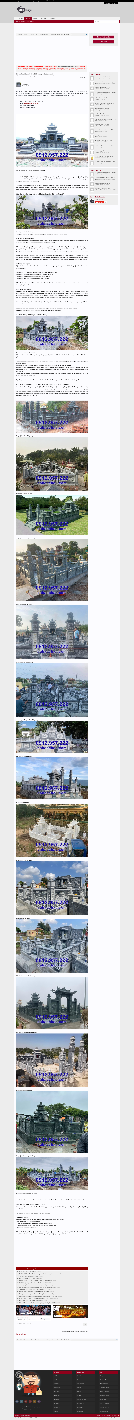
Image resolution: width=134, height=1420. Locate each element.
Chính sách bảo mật (115, 1417)
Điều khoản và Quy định (104, 1417)
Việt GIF (56, 1411)
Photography (80, 1411)
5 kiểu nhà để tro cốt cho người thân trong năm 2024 (33, 1289)
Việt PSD (56, 1403)
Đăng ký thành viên (103, 37)
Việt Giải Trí (57, 1407)
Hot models (103, 1399)
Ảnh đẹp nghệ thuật (104, 1403)
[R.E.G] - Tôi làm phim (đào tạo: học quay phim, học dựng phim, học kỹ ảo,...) (40, 1274)
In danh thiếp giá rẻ (99, 151)
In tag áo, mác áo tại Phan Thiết (27, 1271)
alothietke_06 (98, 110)
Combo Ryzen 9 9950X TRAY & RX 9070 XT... (106, 119)
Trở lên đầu (114, 1415)
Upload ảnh (52, 18)
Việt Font (56, 1376)
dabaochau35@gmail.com (31, 103)
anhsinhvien (97, 157)
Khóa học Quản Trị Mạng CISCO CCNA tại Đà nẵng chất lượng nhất (37, 1285)
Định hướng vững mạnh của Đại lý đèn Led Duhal (32, 1282)
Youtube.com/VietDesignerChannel (67, 66)
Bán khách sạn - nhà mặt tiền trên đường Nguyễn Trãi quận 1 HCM (37, 1302)
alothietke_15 (98, 88)
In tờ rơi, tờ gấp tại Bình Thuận (102, 97)
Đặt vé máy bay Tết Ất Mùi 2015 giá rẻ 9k (30, 1300)
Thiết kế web (80, 1407)
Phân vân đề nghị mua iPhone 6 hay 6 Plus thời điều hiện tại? (35, 1280)
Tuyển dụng (44, 18)
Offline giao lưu (104, 1411)
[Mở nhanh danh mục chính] (86, 34)
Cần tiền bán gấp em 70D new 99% (28, 1278)
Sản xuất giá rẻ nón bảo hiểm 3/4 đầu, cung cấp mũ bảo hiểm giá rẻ (37, 1287)
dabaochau (57, 76)
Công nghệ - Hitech (104, 1387)
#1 (85, 1324)
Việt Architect (57, 1387)
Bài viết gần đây (30, 21)
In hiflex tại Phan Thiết (100, 113)
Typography (80, 1379)
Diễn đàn (28, 18)
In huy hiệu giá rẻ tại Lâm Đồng (102, 108)
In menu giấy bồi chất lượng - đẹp (102, 87)
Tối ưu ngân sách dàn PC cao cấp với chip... (105, 129)
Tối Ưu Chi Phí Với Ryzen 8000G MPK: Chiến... (106, 92)
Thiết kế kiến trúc (81, 1403)
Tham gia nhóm (45, 1319)
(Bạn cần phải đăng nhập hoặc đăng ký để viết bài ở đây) (75, 1331)
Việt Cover (56, 1379)
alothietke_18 (98, 104)
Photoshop (79, 1376)
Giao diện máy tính (19, 1415)
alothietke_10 (98, 78)
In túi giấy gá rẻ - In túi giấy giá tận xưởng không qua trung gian (36, 1298)
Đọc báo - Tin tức (104, 1379)
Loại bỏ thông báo (86, 66)
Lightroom (79, 1395)
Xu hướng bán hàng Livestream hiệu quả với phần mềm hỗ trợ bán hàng (38, 1296)
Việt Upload (57, 1395)
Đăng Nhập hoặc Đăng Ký (111, 3)
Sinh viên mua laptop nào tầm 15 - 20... (104, 140)
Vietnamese (27, 1415)
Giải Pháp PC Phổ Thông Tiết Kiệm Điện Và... (105, 82)
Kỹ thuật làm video (81, 1399)
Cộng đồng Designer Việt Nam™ (26, 1417)
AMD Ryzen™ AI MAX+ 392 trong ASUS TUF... (106, 135)
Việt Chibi (56, 1383)
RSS (118, 1415)
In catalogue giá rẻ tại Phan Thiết (102, 76)
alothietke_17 (98, 125)
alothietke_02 (98, 152)
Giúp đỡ (103, 1415)
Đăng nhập (103, 41)
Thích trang (58, 1316)
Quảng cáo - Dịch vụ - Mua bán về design (37, 76)
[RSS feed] (35, 1402)
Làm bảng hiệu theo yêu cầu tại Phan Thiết (104, 103)
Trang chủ (20, 18)
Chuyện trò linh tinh (105, 1376)
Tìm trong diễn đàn (20, 21)
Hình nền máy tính (104, 1395)
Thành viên (35, 18)
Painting (79, 1391)
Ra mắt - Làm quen (104, 1391)
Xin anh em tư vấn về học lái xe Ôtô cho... (104, 156)
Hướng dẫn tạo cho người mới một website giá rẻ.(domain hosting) (37, 1294)
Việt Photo (56, 1399)
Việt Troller (56, 1391)
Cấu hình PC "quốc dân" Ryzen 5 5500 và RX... (105, 161)
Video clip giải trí (104, 1383)
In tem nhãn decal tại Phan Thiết (102, 124)
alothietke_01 (98, 99)
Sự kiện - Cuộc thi (104, 1407)
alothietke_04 (98, 115)
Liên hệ (98, 1415)
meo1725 (97, 83)
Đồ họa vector (80, 1383)
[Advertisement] (67, 27)
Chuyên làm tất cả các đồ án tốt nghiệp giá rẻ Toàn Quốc (34, 1291)
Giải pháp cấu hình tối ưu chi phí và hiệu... (104, 145)
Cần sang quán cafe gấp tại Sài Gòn (28, 1276)
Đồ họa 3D (79, 1387)
